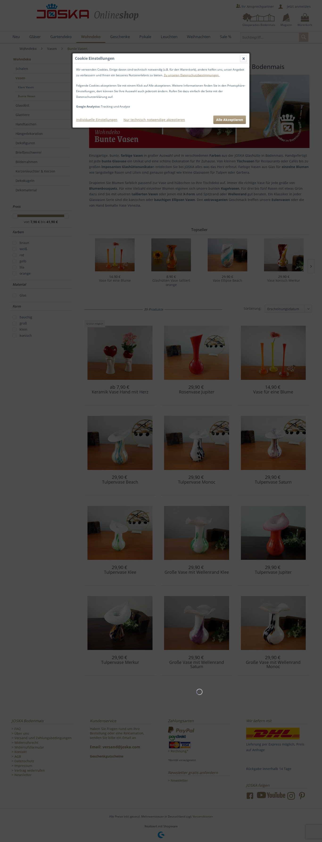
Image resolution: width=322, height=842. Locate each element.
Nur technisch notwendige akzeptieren (154, 119)
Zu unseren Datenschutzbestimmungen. (191, 75)
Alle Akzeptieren (229, 119)
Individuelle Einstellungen (96, 119)
